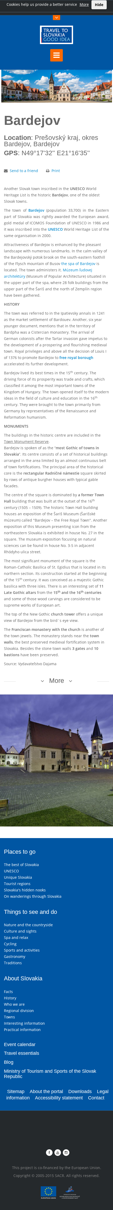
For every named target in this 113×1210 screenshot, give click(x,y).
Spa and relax (16, 937)
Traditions (13, 962)
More (84, 4)
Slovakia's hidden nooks (25, 889)
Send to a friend (24, 170)
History (10, 997)
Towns (9, 1016)
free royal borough (76, 357)
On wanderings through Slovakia (32, 896)
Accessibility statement (59, 1097)
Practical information (22, 1029)
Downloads (80, 1091)
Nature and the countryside (28, 924)
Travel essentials (21, 1053)
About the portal (46, 1091)
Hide (99, 4)
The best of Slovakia (21, 864)
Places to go (19, 851)
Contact (96, 1097)
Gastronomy (14, 956)
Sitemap (15, 1091)
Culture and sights (20, 931)
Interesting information (24, 1023)
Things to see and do (30, 912)
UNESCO (55, 229)
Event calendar (19, 1044)
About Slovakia (23, 978)
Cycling (10, 943)
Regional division (19, 1010)
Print (56, 170)
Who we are (14, 1004)
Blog (8, 1062)
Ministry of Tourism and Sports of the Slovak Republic (50, 1074)
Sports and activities (22, 950)
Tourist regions (17, 883)
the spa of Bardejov (78, 263)
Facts (8, 991)
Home (9, 96)
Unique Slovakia (18, 877)
